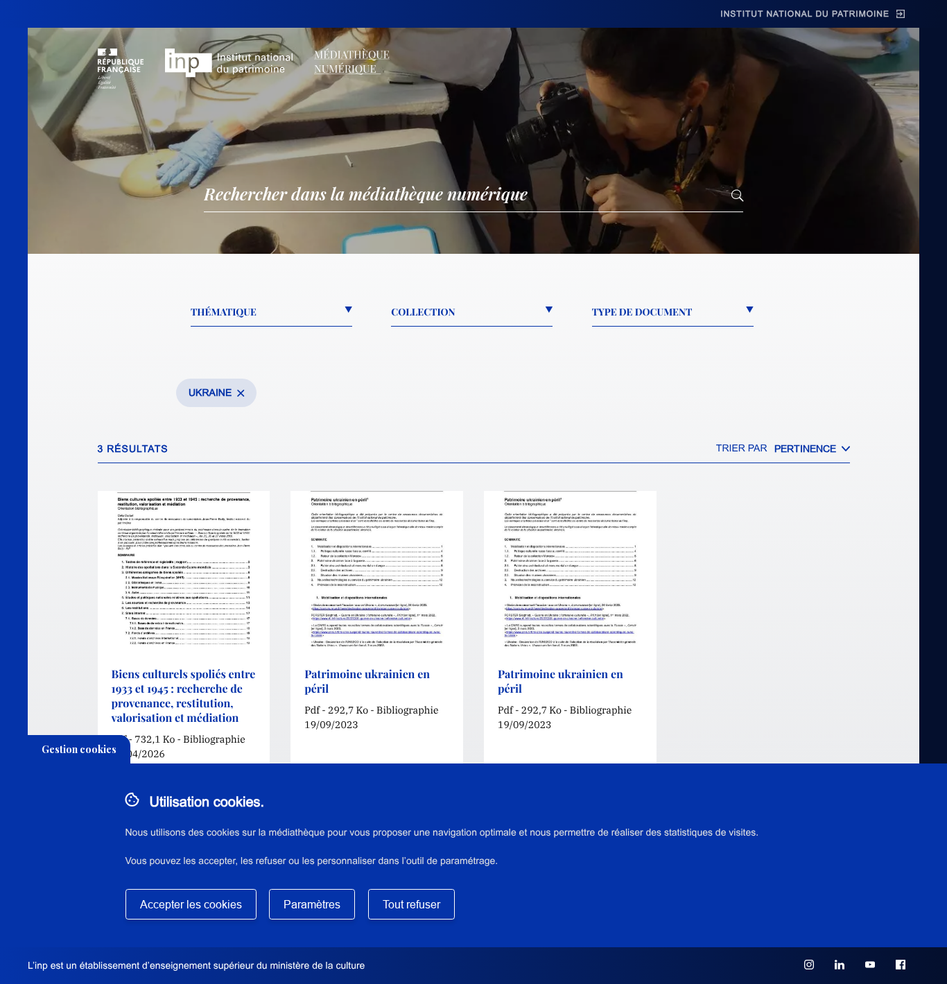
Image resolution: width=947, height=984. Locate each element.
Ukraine (210, 392)
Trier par (741, 448)
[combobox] (812, 449)
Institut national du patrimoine (804, 14)
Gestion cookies (79, 749)
